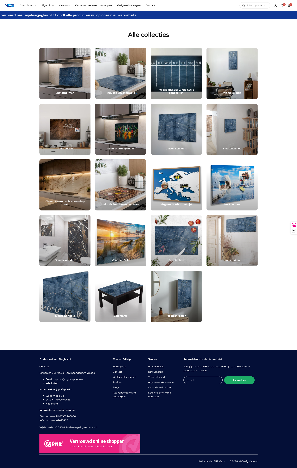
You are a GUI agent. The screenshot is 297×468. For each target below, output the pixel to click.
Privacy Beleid (156, 366)
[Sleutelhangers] (64, 296)
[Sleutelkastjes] (232, 129)
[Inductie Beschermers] (120, 73)
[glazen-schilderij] (176, 129)
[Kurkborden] (232, 184)
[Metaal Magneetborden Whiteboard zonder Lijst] (176, 73)
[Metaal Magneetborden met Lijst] (176, 184)
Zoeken (117, 382)
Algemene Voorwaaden (161, 382)
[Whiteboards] (64, 129)
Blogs (116, 387)
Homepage (119, 366)
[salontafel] (120, 296)
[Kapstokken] (232, 240)
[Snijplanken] (176, 240)
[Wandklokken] (232, 73)
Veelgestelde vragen (124, 377)
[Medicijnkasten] (176, 296)
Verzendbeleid (156, 377)
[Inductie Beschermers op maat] (120, 184)
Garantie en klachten (160, 387)
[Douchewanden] (64, 240)
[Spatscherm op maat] (120, 129)
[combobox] (254, 5)
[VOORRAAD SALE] (120, 240)
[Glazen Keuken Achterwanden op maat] (64, 184)
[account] (275, 5)
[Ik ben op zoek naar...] (243, 5)
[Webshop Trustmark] (89, 444)
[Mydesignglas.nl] (9, 5)
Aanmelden (239, 380)
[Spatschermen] (64, 73)
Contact (117, 371)
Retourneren (155, 371)
